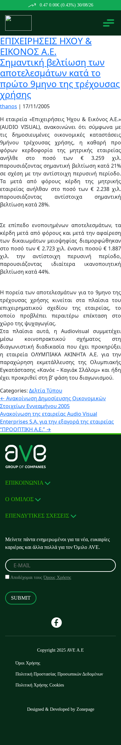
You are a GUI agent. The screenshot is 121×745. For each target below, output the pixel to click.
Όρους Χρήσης (57, 577)
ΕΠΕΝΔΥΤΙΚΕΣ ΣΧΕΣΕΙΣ (38, 515)
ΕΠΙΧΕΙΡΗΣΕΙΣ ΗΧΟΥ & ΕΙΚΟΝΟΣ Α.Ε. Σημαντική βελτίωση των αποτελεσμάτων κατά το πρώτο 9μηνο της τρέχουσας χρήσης (60, 67)
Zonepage (85, 709)
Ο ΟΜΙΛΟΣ (20, 499)
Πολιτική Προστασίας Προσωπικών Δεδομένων (59, 674)
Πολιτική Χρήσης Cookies (39, 685)
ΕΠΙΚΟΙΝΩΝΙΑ (25, 482)
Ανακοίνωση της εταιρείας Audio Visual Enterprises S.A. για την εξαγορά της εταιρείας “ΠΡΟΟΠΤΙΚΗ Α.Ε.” (57, 421)
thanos (8, 106)
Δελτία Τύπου (45, 390)
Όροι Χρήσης (27, 663)
